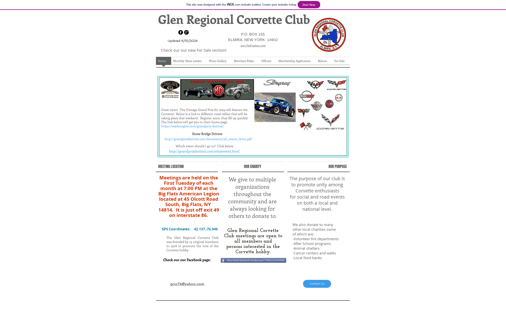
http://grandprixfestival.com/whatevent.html (204, 151)
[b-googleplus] (186, 32)
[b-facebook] (180, 32)
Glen (170, 19)
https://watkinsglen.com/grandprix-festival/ (192, 126)
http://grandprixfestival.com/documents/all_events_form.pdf (208, 139)
